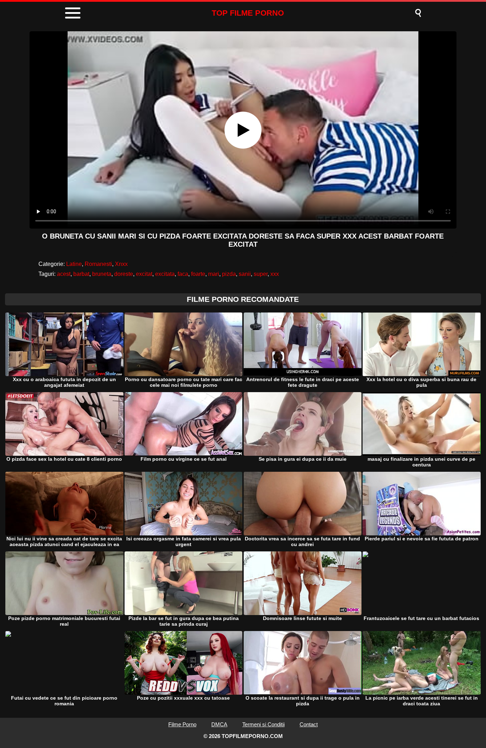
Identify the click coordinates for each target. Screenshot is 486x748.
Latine (74, 264)
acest (63, 274)
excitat (144, 274)
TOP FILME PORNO (248, 13)
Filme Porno (182, 724)
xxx (274, 274)
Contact (309, 724)
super (261, 274)
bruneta (101, 274)
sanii (245, 274)
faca (183, 274)
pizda (229, 274)
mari (213, 274)
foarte (198, 274)
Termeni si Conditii (263, 724)
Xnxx (121, 264)
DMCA (219, 724)
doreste (123, 274)
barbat (81, 274)
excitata (165, 274)
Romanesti (98, 264)
